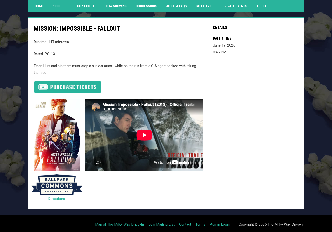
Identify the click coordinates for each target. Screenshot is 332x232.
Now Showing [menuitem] (116, 6)
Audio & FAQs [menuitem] (176, 6)
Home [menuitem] (39, 6)
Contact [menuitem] (185, 224)
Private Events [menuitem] (234, 6)
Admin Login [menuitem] (220, 224)
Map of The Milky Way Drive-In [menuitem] (119, 224)
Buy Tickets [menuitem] (86, 6)
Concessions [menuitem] (146, 6)
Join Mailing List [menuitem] (161, 224)
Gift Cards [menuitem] (206, 6)
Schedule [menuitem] (60, 6)
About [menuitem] (261, 6)
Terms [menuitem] (201, 224)
